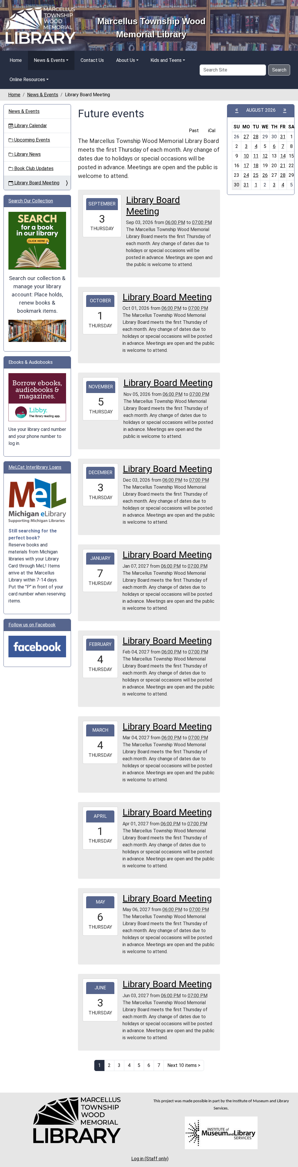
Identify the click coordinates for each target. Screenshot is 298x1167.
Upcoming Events (31, 140)
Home (16, 60)
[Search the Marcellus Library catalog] (37, 240)
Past (194, 130)
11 (255, 156)
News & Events (49, 60)
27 (246, 136)
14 (282, 156)
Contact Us (92, 60)
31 (282, 136)
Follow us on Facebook (32, 625)
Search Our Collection (30, 201)
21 (282, 165)
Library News (27, 154)
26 (265, 175)
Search (279, 70)
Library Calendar (30, 125)
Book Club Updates (33, 168)
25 (255, 175)
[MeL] (37, 500)
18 (255, 165)
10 (246, 156)
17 (246, 165)
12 (265, 156)
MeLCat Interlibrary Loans (34, 467)
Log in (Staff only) (149, 1158)
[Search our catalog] (37, 330)
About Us (125, 60)
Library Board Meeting (36, 183)
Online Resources (27, 79)
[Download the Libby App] (37, 396)
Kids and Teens (166, 60)
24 (246, 175)
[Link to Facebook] (37, 646)
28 (255, 136)
